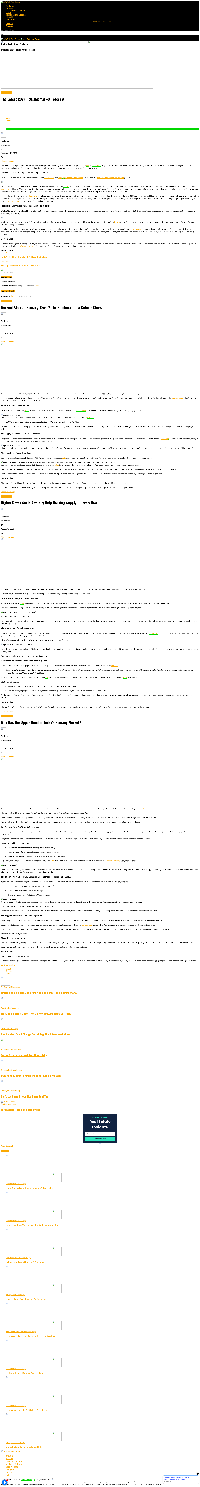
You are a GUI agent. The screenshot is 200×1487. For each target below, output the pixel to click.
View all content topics (14, 1461)
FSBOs (8, 13)
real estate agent (26, 246)
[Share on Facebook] (102, 105)
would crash (6, 189)
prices (66, 186)
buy (87, 165)
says (52, 860)
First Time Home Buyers (15, 10)
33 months (153, 633)
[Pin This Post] (102, 110)
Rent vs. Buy (11, 19)
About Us (9, 24)
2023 (67, 189)
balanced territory (112, 860)
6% (46, 677)
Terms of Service (12, 1466)
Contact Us (10, 26)
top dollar (141, 809)
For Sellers (10, 8)
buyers (117, 222)
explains (114, 665)
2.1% (22, 603)
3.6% (125, 677)
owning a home (13, 201)
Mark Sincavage (7, 161)
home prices (34, 196)
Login (37, 286)
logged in (15, 296)
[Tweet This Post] (102, 107)
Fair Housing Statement (14, 1464)
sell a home (96, 165)
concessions (87, 925)
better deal (81, 809)
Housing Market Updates (16, 15)
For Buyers (10, 6)
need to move (136, 229)
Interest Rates (11, 17)
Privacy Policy (10, 1469)
